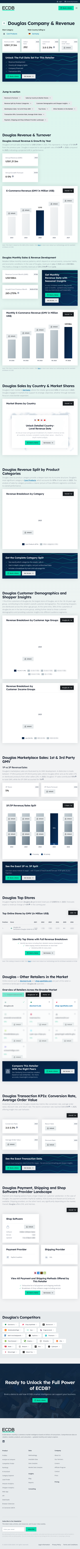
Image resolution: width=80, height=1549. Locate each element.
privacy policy (17, 1536)
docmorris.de (25, 981)
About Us (58, 1455)
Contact (57, 1471)
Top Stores (42, 109)
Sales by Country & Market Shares (37, 98)
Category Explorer (8, 1475)
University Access (72, 1)
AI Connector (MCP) (8, 1508)
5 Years (67, 805)
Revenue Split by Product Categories (16, 103)
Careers (57, 1463)
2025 (71, 913)
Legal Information (44, 1545)
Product (5, 1451)
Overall (67, 191)
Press (56, 1475)
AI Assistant (6, 1471)
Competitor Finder (8, 1463)
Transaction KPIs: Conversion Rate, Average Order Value (23, 114)
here (39, 245)
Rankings (5, 1467)
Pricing (57, 1482)
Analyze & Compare (8, 1459)
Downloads (6, 1500)
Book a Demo (67, 8)
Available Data (33, 1459)
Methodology (32, 1455)
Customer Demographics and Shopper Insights (52, 103)
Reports (31, 1482)
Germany (35, 34)
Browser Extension (8, 1504)
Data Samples (32, 1463)
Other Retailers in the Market (63, 109)
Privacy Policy (56, 1545)
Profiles (4, 1455)
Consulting (32, 1489)
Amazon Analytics (8, 1484)
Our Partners (59, 1459)
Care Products (12, 34)
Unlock (68, 48)
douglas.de (65, 620)
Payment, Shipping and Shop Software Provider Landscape (24, 120)
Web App (5, 1492)
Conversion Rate (11, 1124)
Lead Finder (6, 1480)
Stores (45, 995)
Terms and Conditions (70, 1545)
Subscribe (31, 1529)
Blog (29, 1478)
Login (60, 1)
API (3, 1496)
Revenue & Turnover (11, 98)
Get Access (27, 76)
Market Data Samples (35, 1467)
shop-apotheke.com (43, 981)
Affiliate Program (60, 1467)
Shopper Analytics (8, 1488)
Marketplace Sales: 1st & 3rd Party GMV (17, 109)
